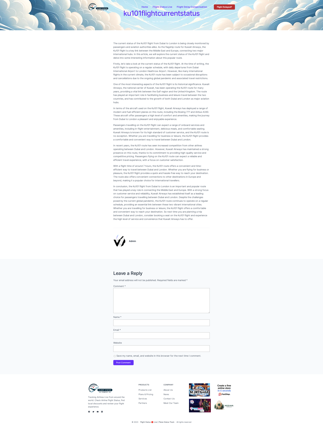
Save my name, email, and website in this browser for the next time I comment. (158, 355)
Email (117, 330)
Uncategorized (173, 21)
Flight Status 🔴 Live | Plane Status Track (157, 422)
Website (117, 342)
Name (117, 317)
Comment (119, 286)
